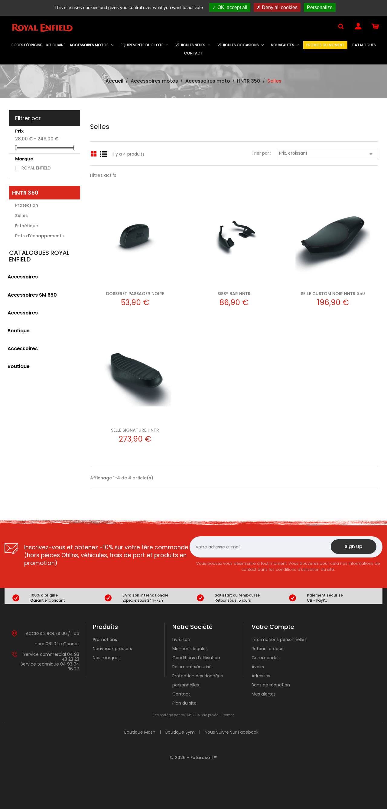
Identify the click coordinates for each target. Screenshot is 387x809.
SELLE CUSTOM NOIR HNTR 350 (333, 294)
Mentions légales (190, 649)
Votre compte (273, 626)
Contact (181, 694)
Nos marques (107, 658)
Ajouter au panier (135, 235)
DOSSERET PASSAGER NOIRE (135, 294)
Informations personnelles (279, 639)
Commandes (266, 658)
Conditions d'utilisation (196, 658)
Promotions (105, 639)
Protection (26, 205)
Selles (21, 215)
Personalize (320, 7)
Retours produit (268, 649)
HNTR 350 (25, 192)
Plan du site (184, 703)
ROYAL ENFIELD (36, 168)
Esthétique (26, 226)
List (103, 152)
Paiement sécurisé (192, 667)
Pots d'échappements (39, 236)
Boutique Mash (139, 732)
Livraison (181, 639)
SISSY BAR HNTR (234, 294)
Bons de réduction (271, 685)
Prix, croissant (327, 154)
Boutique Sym (180, 732)
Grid (93, 152)
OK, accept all (231, 7)
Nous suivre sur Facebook (232, 732)
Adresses (261, 676)
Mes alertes (264, 694)
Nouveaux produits (112, 649)
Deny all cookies (279, 7)
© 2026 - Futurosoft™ (193, 758)
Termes (228, 714)
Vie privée (210, 714)
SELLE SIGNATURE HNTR (135, 430)
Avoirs (258, 667)
